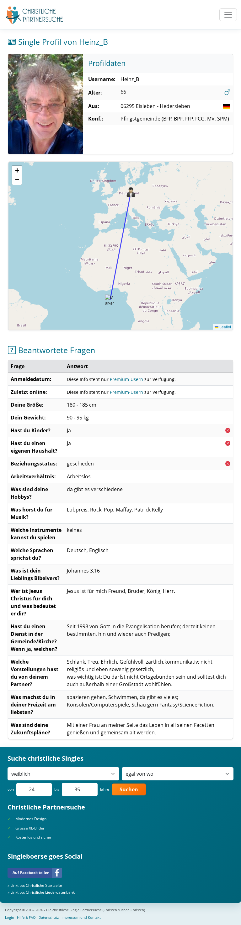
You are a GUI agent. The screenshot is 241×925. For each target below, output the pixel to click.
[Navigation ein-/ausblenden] (228, 14)
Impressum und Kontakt (81, 917)
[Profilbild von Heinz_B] (45, 104)
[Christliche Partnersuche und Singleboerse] (34, 15)
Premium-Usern (126, 379)
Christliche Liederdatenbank (50, 892)
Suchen (129, 789)
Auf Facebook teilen (31, 872)
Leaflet (224, 326)
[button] (131, 192)
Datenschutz (49, 917)
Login (9, 917)
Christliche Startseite (44, 885)
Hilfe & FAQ (26, 917)
